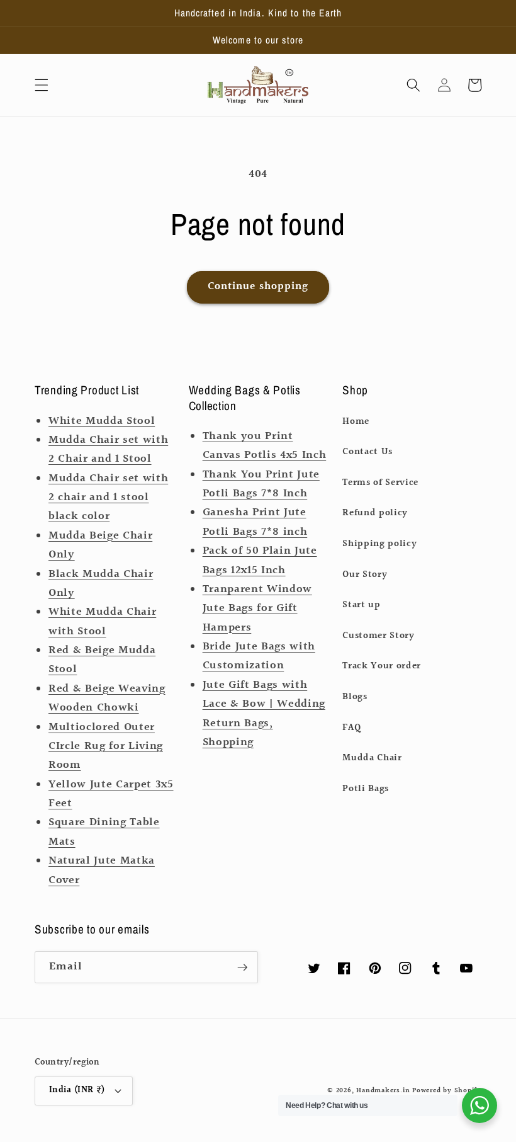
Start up (361, 604)
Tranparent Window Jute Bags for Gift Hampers (257, 609)
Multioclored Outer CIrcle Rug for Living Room (105, 747)
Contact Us (367, 451)
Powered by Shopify (446, 1090)
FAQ (351, 727)
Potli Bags (365, 788)
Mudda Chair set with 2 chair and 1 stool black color (108, 498)
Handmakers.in (383, 1090)
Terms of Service (380, 482)
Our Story (364, 574)
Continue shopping (258, 286)
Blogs (354, 696)
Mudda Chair (371, 757)
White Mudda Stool (101, 421)
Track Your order (381, 665)
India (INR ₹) (77, 1090)
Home (355, 421)
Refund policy (375, 512)
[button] (41, 85)
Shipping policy (379, 543)
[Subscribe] (242, 967)
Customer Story (378, 635)
